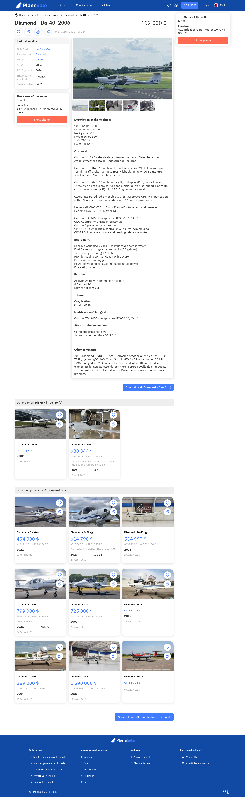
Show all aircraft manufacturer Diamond (144, 717)
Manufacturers (84, 5)
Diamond (69, 15)
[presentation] (75, 68)
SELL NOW (190, 5)
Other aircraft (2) (148, 387)
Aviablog (106, 5)
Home (22, 15)
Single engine (51, 15)
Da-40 (82, 15)
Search (63, 5)
